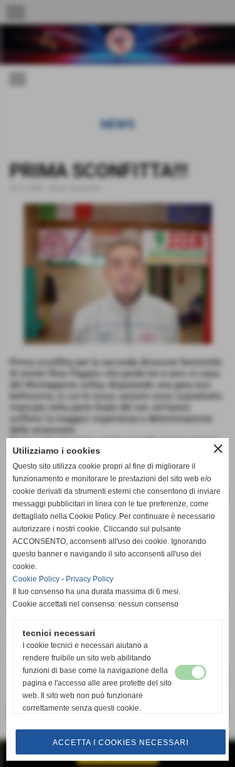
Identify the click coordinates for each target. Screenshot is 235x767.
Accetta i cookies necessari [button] (121, 742)
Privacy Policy (89, 579)
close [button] (218, 448)
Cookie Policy (36, 579)
